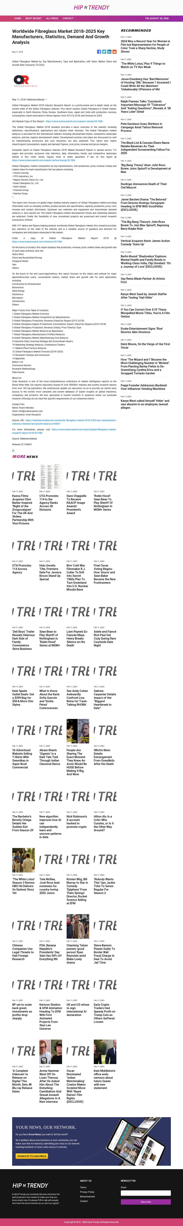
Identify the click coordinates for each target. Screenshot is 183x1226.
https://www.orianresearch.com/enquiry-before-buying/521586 (43, 160)
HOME (17, 18)
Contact (84, 1201)
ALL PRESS (52, 18)
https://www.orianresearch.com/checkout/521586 (37, 241)
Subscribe (146, 1202)
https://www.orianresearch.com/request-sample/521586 (74, 121)
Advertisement (87, 1196)
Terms (83, 1187)
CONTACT (68, 18)
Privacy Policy (87, 1192)
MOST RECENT (34, 18)
